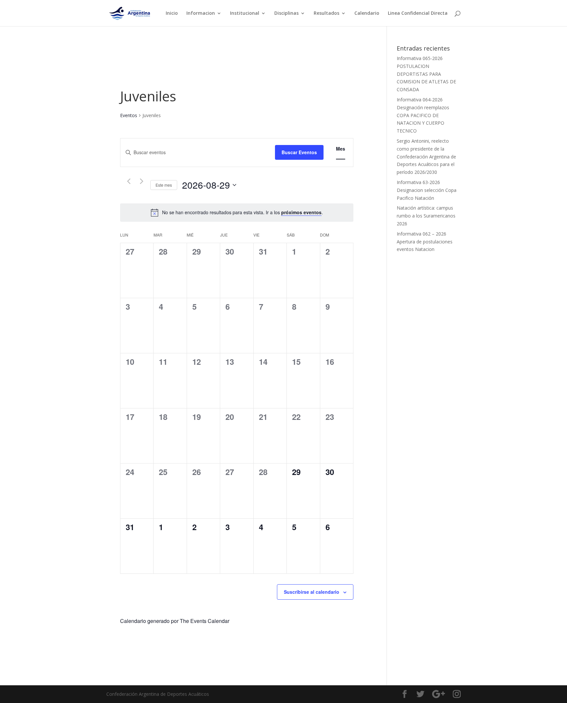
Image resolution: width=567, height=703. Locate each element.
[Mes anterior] (129, 181)
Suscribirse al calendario (311, 592)
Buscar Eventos (299, 152)
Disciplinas (286, 13)
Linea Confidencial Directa (418, 13)
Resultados (326, 13)
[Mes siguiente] (141, 181)
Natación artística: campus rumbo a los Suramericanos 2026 (426, 216)
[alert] (242, 212)
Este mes (164, 185)
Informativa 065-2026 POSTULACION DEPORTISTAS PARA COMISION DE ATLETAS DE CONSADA (426, 74)
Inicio (172, 13)
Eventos (128, 115)
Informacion (200, 13)
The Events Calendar (204, 621)
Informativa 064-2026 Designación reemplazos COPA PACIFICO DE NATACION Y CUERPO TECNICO (423, 115)
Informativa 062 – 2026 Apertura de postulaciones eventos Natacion (424, 242)
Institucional (244, 13)
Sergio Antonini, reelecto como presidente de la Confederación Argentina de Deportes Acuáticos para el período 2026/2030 (426, 156)
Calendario (366, 13)
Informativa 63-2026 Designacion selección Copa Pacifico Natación (426, 190)
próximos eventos (301, 212)
